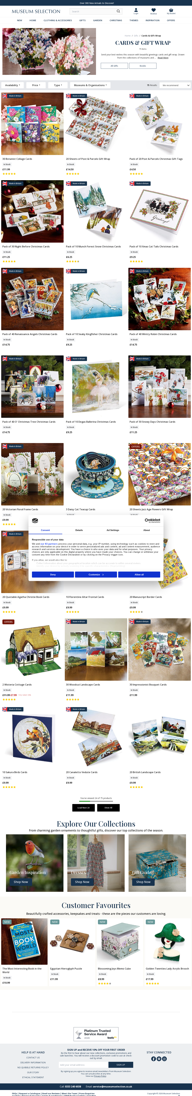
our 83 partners (49, 544)
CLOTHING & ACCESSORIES (58, 20)
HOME (33, 20)
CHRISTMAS (116, 20)
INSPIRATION (152, 20)
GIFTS (82, 20)
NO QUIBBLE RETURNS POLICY (33, 1067)
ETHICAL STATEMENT (33, 1077)
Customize (94, 574)
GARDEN (97, 20)
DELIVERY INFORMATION (33, 1062)
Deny (53, 574)
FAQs (14, 1093)
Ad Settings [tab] (113, 530)
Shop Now (21, 882)
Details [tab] (79, 530)
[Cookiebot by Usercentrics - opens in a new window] (147, 520)
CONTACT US (33, 1057)
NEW (19, 20)
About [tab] (146, 530)
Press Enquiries (86, 1093)
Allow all (139, 574)
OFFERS (171, 20)
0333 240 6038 (73, 1086)
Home (128, 35)
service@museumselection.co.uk (112, 1086)
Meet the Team (69, 1093)
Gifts (136, 35)
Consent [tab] (45, 530)
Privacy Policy (100, 1076)
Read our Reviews (51, 1093)
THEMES (133, 20)
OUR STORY (33, 1072)
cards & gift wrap (151, 35)
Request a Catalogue (29, 1093)
